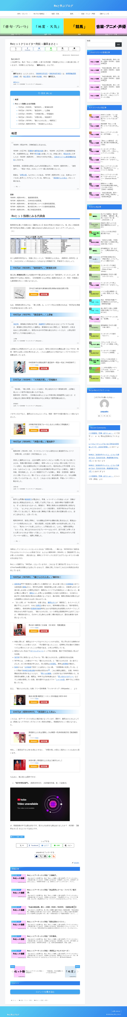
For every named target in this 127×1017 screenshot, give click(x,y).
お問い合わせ (116, 1011)
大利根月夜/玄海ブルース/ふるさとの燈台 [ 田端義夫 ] (49, 424)
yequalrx (104, 411)
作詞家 (39, 77)
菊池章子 (28, 499)
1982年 (52, 74)
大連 (41, 151)
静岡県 (68, 74)
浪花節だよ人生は (60, 178)
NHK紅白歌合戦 (29, 670)
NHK (16, 667)
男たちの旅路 (46, 673)
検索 (88, 41)
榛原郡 (73, 74)
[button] (62, 49)
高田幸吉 (17, 584)
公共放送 (28, 667)
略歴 (16, 99)
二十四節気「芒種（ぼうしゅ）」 (101, 433)
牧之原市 (26, 77)
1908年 (38, 74)
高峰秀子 (42, 324)
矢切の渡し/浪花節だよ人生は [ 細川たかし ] (45, 760)
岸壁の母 (23, 175)
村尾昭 (65, 664)
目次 (43, 93)
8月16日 (58, 74)
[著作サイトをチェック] (36, 856)
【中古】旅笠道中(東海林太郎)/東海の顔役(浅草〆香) (49, 288)
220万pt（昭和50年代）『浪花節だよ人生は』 (36, 124)
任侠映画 (69, 584)
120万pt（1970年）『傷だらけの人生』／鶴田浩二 (37, 120)
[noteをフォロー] (45, 856)
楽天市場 (44, 294)
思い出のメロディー (65, 677)
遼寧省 (37, 151)
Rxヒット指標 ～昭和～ (18, 836)
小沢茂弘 (52, 664)
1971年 (16, 657)
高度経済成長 (36, 608)
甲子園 (37, 154)
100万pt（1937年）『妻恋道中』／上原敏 (34, 110)
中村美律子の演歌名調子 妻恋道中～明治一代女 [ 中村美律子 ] (52, 362)
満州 (31, 151)
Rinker (36, 291)
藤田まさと (16, 82)
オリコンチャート (37, 651)
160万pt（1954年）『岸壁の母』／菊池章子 (35, 117)
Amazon (34, 294)
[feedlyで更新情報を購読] (49, 856)
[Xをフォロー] (41, 856)
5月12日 (44, 74)
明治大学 (67, 154)
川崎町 (15, 77)
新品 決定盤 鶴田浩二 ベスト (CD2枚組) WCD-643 (48, 696)
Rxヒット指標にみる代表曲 (25, 104)
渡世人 (31, 593)
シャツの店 (60, 679)
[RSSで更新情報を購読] (54, 856)
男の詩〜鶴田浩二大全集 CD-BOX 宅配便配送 (47, 625)
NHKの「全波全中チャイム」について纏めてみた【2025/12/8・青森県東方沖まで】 (104, 458)
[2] (49, 670)
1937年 (16, 324)
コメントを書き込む (45, 992)
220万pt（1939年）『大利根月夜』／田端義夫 (36, 114)
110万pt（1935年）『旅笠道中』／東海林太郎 (35, 107)
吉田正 (38, 605)
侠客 (24, 587)
